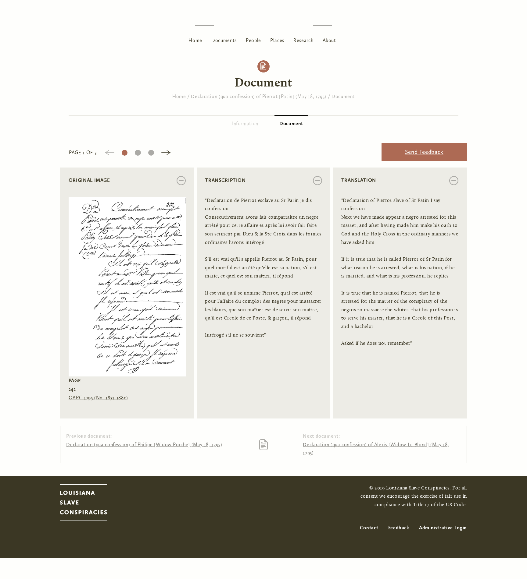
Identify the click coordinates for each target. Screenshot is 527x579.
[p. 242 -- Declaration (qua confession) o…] (127, 286)
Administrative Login (443, 528)
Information (245, 123)
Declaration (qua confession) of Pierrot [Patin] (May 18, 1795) (258, 96)
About (329, 40)
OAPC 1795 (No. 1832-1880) (98, 398)
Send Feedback (424, 151)
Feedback (398, 528)
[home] (263, 25)
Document (343, 96)
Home (195, 40)
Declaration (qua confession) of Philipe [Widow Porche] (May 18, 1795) (144, 444)
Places (277, 40)
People (253, 40)
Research (303, 40)
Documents (224, 40)
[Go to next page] (165, 152)
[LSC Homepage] (89, 504)
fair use (453, 496)
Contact (369, 528)
